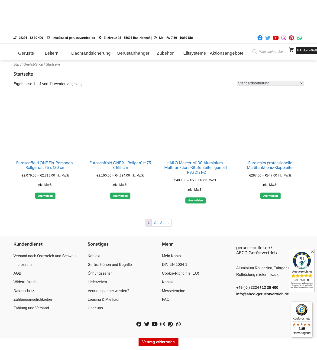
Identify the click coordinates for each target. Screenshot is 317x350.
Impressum (22, 265)
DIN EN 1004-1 (174, 265)
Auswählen (45, 195)
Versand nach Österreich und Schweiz (44, 256)
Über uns (95, 308)
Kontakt (94, 256)
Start (17, 64)
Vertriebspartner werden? (108, 291)
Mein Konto (171, 256)
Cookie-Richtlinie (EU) (180, 273)
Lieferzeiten (97, 282)
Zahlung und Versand (31, 308)
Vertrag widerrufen (158, 342)
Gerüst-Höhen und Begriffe (110, 265)
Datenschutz (23, 291)
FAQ (165, 299)
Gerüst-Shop (33, 64)
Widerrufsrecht (25, 282)
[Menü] (309, 304)
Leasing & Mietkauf (103, 299)
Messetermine (173, 291)
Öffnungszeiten (100, 273)
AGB (17, 273)
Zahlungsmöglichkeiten (32, 299)
